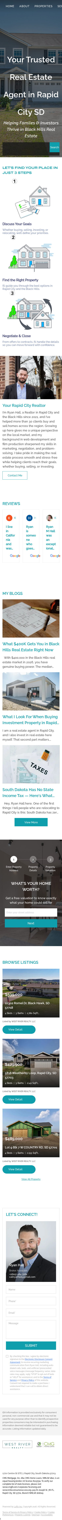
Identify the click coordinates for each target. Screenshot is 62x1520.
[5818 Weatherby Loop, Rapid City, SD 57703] (31, 1063)
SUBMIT (31, 1346)
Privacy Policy (27, 1380)
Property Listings (22, 1515)
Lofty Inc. (18, 1507)
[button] (55, 147)
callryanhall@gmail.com (15, 1467)
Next (31, 923)
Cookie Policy (40, 1512)
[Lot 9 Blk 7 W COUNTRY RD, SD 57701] (31, 1133)
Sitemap (36, 1515)
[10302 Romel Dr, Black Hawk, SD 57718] (31, 993)
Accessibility (47, 1515)
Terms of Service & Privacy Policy (17, 1512)
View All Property (31, 1179)
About (24, 6)
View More (31, 822)
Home (10, 6)
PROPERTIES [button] (44, 6)
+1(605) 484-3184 (18, 1274)
